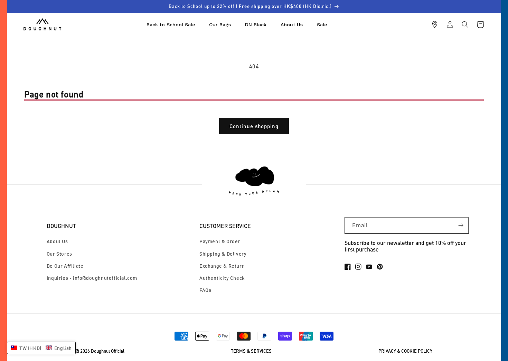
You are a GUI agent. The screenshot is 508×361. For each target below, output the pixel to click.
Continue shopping (254, 126)
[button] (465, 24)
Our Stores (59, 254)
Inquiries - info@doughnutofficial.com (92, 278)
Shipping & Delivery (222, 254)
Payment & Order (219, 241)
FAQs (205, 290)
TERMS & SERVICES (251, 351)
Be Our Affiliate (65, 266)
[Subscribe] (460, 225)
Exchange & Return (222, 266)
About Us (57, 241)
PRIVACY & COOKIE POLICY (405, 351)
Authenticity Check (222, 278)
